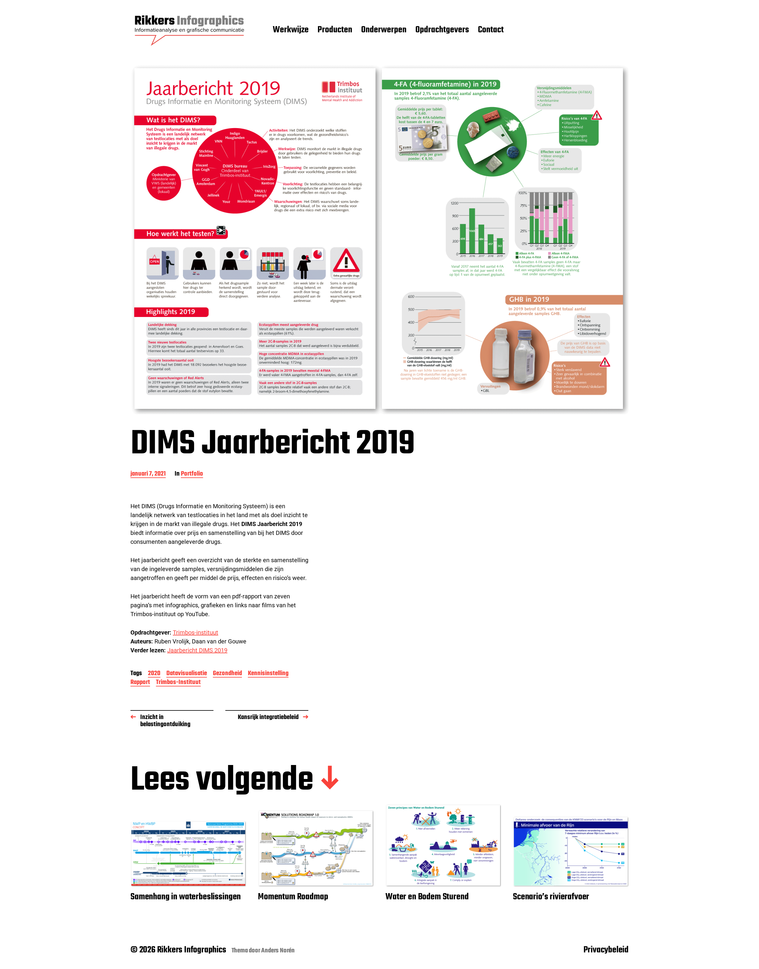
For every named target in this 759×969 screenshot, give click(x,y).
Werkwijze (291, 30)
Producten (335, 30)
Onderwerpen (383, 30)
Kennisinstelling (268, 674)
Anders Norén (278, 951)
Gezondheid (227, 674)
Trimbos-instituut (195, 632)
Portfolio (192, 474)
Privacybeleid (606, 950)
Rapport (140, 682)
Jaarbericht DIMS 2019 (197, 650)
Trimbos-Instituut (178, 682)
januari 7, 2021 (148, 474)
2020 (154, 674)
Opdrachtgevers (442, 30)
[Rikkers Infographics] (189, 30)
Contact (491, 30)
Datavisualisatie (186, 674)
